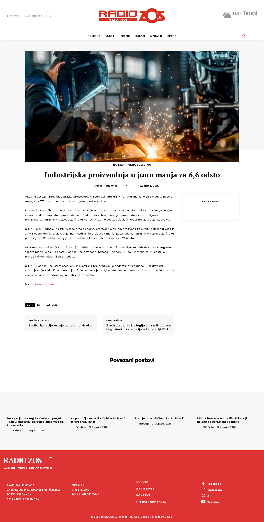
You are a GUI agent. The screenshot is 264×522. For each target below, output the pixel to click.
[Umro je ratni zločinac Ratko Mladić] (164, 393)
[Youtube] (203, 502)
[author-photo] (9, 430)
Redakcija (110, 185)
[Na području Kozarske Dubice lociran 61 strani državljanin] (100, 393)
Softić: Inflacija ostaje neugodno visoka (60, 325)
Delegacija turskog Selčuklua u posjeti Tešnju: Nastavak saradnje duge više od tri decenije (35, 422)
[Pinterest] (210, 210)
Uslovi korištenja (151, 502)
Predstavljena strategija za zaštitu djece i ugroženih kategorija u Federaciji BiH (138, 327)
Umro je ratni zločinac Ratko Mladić (159, 418)
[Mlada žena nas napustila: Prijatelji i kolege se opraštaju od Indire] (227, 393)
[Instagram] (203, 490)
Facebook (214, 483)
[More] (227, 210)
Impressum (145, 488)
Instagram (214, 489)
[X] (202, 210)
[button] (244, 36)
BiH (39, 305)
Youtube (213, 501)
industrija (52, 305)
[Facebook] (194, 210)
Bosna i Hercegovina (132, 164)
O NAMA (142, 481)
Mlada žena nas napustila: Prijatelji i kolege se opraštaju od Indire (222, 420)
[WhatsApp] (219, 210)
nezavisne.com (43, 284)
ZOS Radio (208, 427)
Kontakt (143, 495)
